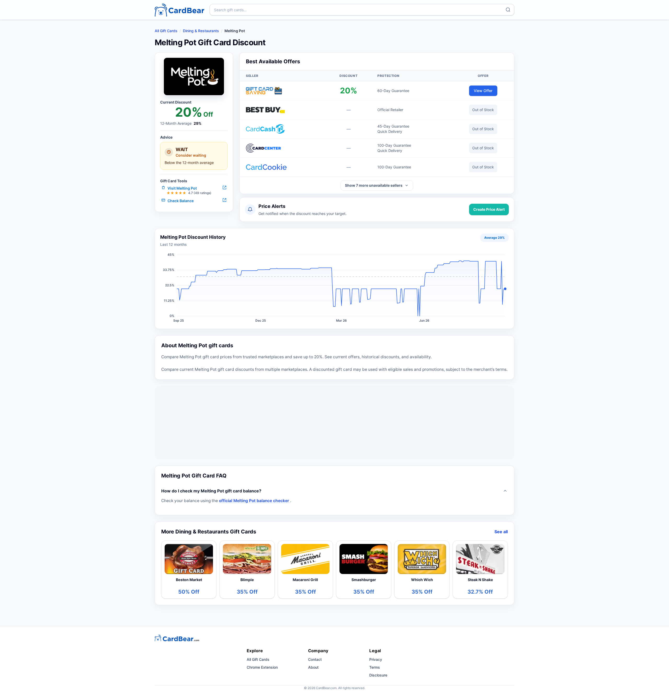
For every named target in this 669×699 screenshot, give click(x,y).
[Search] (508, 9)
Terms (374, 667)
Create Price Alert (489, 209)
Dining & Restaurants (201, 31)
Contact (315, 659)
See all (501, 531)
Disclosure (378, 675)
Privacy (375, 659)
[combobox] (362, 9)
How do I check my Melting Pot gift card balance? (211, 490)
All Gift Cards (166, 31)
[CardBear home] (179, 9)
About (313, 667)
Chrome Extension (262, 667)
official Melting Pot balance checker (254, 500)
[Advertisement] (334, 422)
